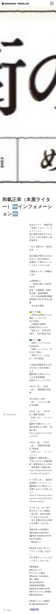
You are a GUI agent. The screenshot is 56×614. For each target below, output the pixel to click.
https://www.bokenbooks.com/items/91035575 (40, 472)
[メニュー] (52, 3)
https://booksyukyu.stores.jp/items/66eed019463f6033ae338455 (40, 498)
